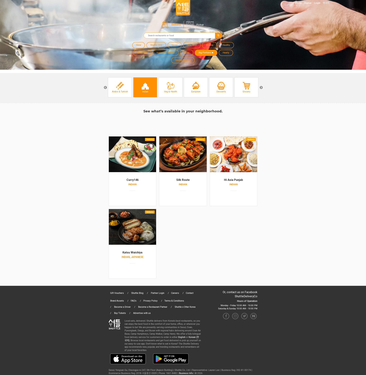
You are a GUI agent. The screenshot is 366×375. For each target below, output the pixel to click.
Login (317, 3)
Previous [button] (105, 87)
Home (298, 3)
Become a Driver (122, 307)
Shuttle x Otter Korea (185, 307)
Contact (189, 293)
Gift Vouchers (117, 293)
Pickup (200, 24)
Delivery (176, 24)
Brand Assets (117, 300)
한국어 (326, 3)
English (181, 337)
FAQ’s (133, 300)
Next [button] (260, 87)
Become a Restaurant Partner (152, 307)
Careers (175, 293)
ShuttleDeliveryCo (246, 296)
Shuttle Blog (137, 293)
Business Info (186, 373)
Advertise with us (142, 313)
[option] (120, 87)
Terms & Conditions (174, 300)
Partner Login (157, 293)
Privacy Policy (150, 300)
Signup (308, 3)
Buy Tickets (120, 313)
